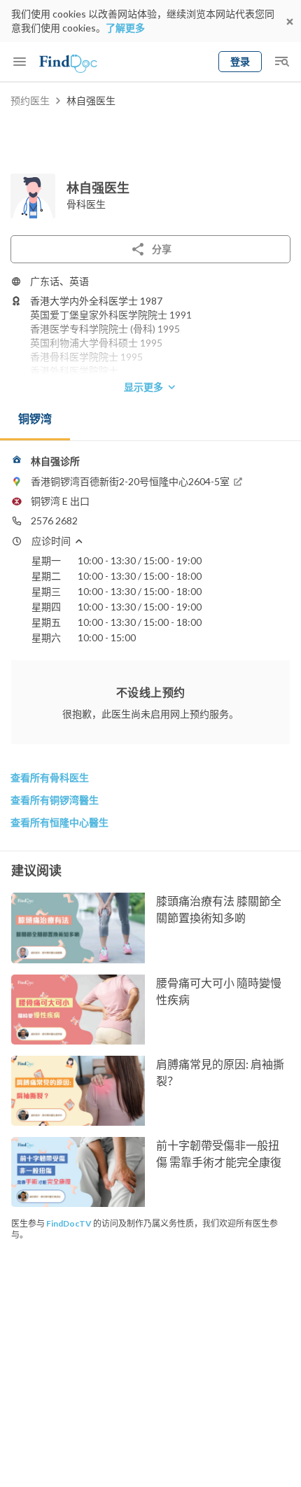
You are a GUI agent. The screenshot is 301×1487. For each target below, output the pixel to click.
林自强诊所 (55, 461)
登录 (240, 61)
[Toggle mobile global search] (281, 61)
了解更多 (125, 28)
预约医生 (30, 100)
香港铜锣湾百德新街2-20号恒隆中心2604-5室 (130, 481)
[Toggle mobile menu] (19, 61)
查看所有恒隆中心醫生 (59, 822)
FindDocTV (69, 1223)
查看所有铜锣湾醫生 (54, 800)
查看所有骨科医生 (49, 777)
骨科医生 (86, 204)
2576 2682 (54, 520)
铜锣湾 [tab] (35, 418)
